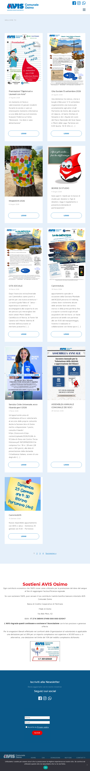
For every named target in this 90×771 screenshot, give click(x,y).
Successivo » (51, 553)
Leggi (23, 133)
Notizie (68, 758)
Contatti (80, 758)
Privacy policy (43, 727)
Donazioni (55, 758)
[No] (87, 765)
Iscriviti (37, 733)
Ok (46, 767)
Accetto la (38, 727)
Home (33, 758)
